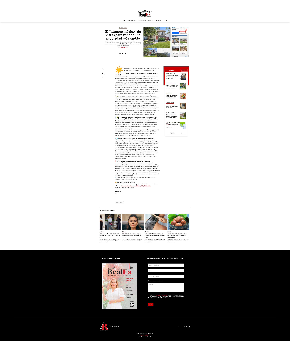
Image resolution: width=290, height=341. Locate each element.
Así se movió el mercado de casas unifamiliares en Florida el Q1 (172, 125)
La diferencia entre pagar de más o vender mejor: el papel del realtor (172, 76)
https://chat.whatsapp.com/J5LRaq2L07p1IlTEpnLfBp (136, 186)
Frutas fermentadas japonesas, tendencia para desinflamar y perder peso (177, 235)
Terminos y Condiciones (161, 295)
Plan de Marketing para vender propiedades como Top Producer (171, 96)
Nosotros (116, 326)
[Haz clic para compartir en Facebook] (123, 53)
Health (169, 231)
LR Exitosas (158, 20)
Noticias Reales (142, 20)
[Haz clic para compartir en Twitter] (126, 53)
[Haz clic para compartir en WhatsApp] (120, 53)
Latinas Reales (124, 47)
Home (124, 20)
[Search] (165, 20)
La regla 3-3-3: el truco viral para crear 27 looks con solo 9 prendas (110, 234)
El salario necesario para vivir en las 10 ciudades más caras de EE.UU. (172, 86)
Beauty (124, 231)
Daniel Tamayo (145, 335)
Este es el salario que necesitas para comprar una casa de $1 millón (171, 116)
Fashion (102, 231)
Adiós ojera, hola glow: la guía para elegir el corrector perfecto (131, 234)
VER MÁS (183, 70)
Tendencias (150, 20)
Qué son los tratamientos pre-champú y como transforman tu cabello (155, 235)
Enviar (150, 304)
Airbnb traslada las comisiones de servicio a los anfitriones (172, 106)
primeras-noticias (119, 202)
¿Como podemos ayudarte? (155, 281)
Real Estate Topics (170, 73)
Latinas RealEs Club (132, 20)
